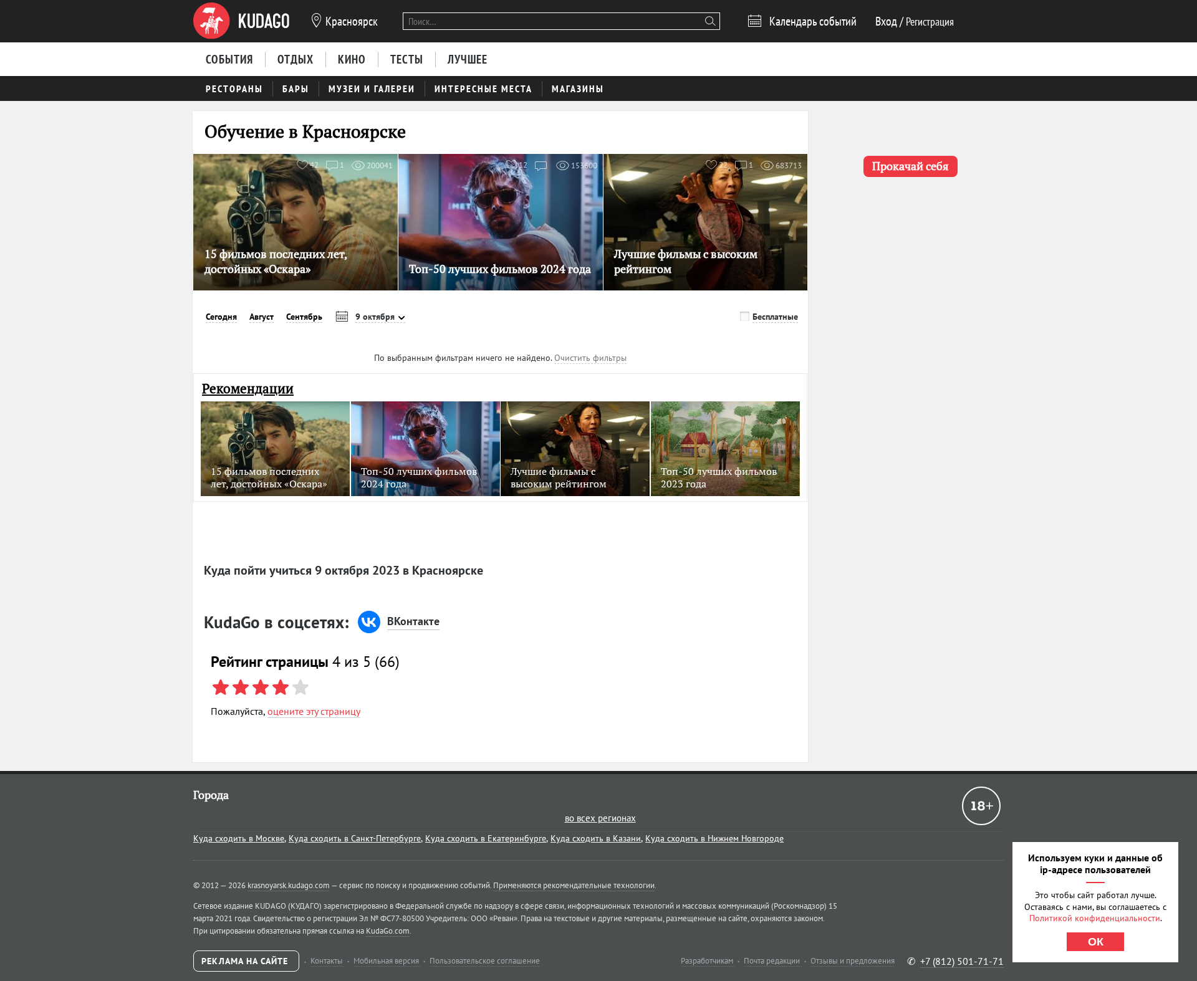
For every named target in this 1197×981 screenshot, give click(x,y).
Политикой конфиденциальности (1094, 918)
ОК (1095, 942)
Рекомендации (248, 388)
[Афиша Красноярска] (241, 21)
